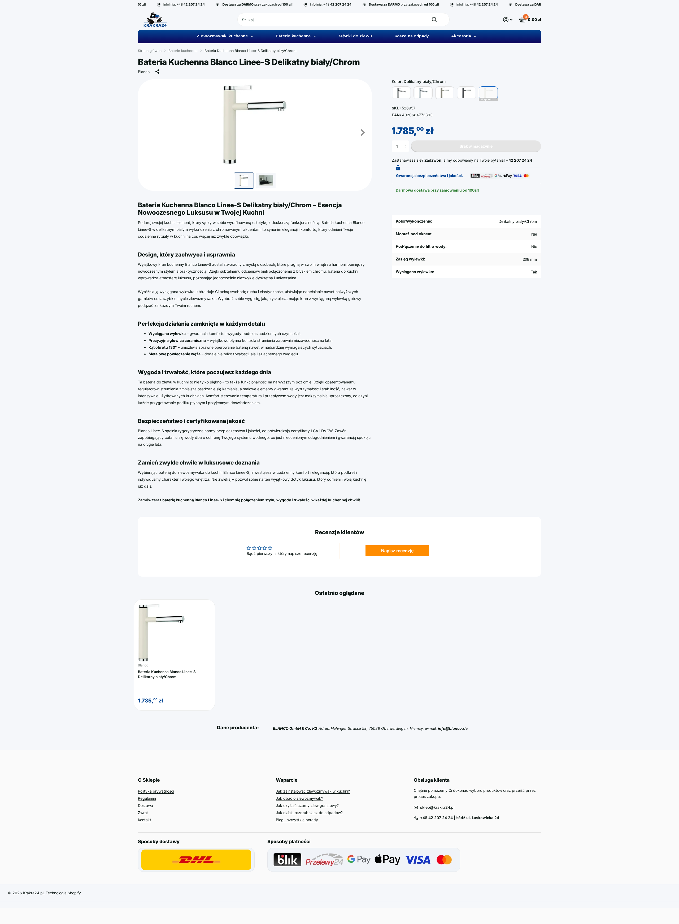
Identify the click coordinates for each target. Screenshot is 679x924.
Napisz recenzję (397, 550)
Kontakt (144, 819)
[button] (406, 142)
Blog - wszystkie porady (297, 819)
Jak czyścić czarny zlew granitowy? (307, 805)
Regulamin (147, 798)
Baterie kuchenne (183, 50)
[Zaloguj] (508, 20)
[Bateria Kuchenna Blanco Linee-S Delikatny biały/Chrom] (174, 633)
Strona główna (150, 50)
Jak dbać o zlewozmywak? (299, 798)
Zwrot (143, 812)
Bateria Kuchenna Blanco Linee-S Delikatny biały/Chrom (167, 674)
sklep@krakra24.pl (437, 807)
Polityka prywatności (156, 791)
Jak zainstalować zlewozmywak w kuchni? (313, 791)
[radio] (401, 92)
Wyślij (434, 19)
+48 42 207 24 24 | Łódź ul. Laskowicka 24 (459, 817)
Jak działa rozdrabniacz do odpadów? (309, 812)
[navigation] (244, 181)
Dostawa (145, 805)
